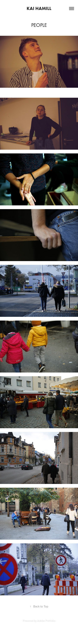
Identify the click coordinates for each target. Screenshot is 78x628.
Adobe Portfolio (46, 621)
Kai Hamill (39, 8)
